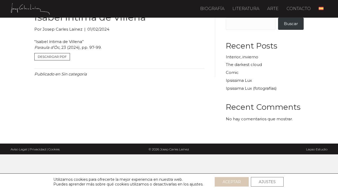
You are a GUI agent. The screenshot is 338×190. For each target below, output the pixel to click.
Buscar (291, 23)
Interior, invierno (242, 56)
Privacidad (38, 149)
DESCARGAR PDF (52, 57)
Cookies (54, 149)
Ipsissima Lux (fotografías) (251, 88)
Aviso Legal (19, 149)
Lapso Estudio (316, 149)
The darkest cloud (244, 64)
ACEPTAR (232, 181)
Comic (232, 72)
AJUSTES (267, 181)
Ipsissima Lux (239, 80)
